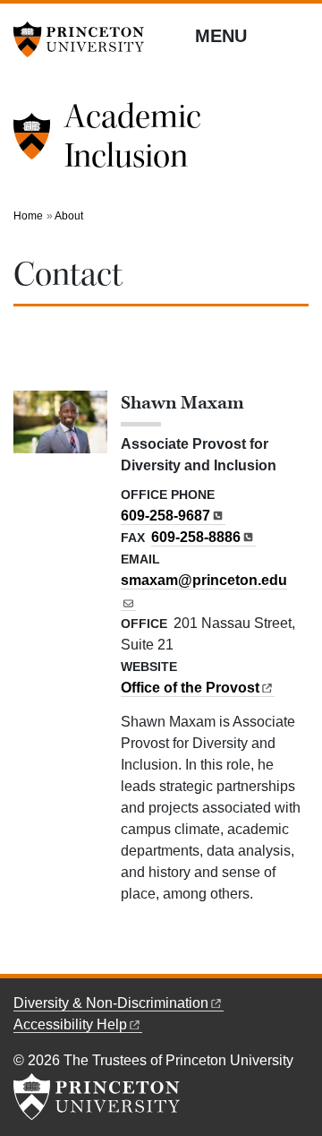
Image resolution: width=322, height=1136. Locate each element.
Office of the (190, 687)
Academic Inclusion (132, 136)
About (69, 216)
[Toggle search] (297, 35)
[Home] (38, 143)
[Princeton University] (85, 39)
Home (28, 216)
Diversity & (110, 1003)
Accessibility (70, 1024)
